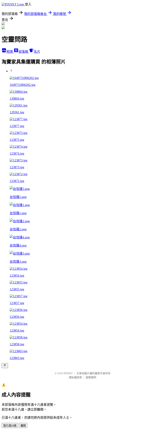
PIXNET (68, 373)
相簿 (10, 51)
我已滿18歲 (9, 425)
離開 (23, 425)
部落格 (24, 51)
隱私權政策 (75, 377)
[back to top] (5, 365)
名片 (37, 51)
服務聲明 (91, 377)
